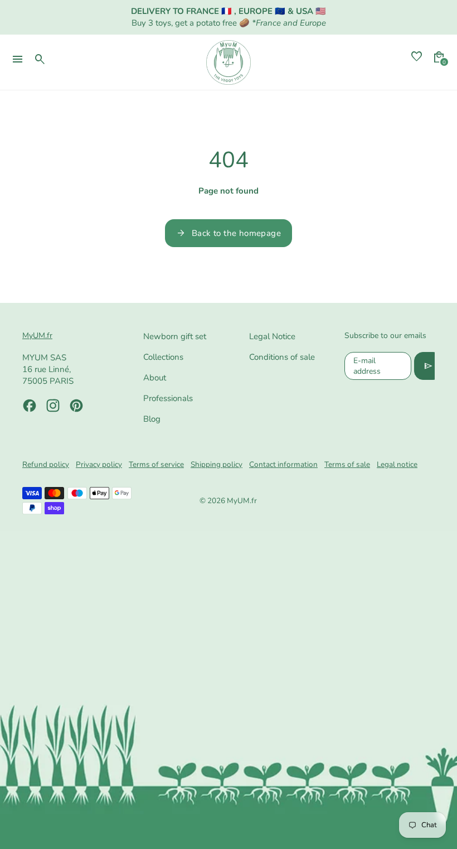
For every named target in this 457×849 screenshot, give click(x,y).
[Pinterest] (76, 405)
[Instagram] (53, 405)
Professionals (168, 398)
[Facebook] (29, 405)
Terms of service (156, 464)
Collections (163, 357)
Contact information (283, 464)
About (154, 377)
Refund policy (45, 464)
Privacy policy (99, 464)
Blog (152, 418)
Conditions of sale (282, 357)
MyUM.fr (242, 500)
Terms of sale (347, 464)
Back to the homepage (228, 233)
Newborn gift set (174, 336)
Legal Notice (272, 336)
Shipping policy (216, 464)
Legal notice (397, 464)
